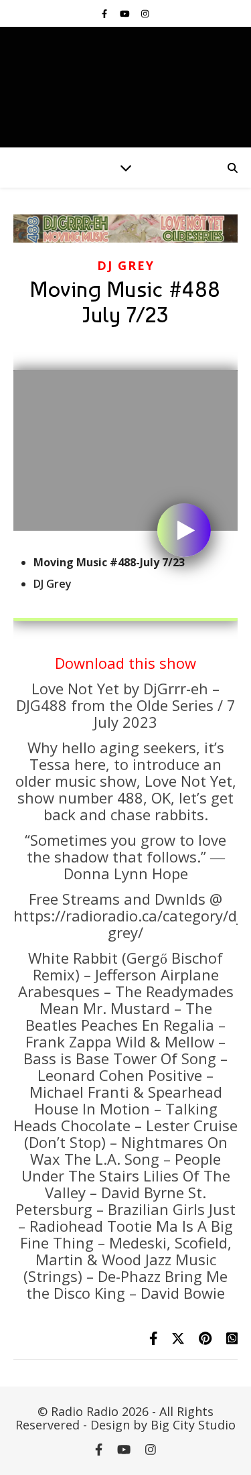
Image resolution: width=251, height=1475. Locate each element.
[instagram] (145, 13)
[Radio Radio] (125, 87)
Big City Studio (193, 1425)
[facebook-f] (105, 13)
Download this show (125, 663)
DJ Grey (126, 265)
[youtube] (126, 13)
